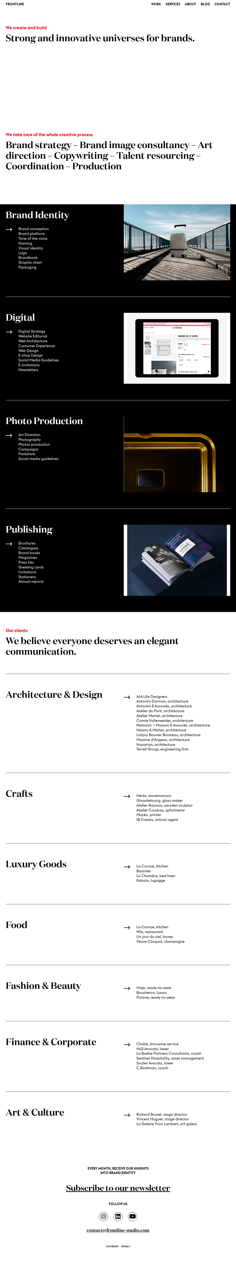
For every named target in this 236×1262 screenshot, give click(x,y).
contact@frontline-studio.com (118, 1230)
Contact (222, 4)
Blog (205, 4)
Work (156, 4)
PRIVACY (125, 1246)
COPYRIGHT (112, 1246)
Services (173, 4)
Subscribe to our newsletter (118, 1189)
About (190, 4)
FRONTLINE (15, 4)
